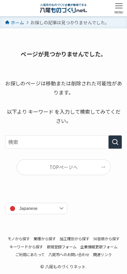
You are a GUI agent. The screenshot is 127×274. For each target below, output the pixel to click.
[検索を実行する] (115, 142)
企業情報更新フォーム (99, 246)
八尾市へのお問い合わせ (68, 254)
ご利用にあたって (30, 254)
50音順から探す (106, 238)
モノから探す (18, 238)
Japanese (28, 208)
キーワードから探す (26, 246)
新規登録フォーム (62, 246)
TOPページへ (63, 167)
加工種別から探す (74, 238)
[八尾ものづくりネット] (63, 8)
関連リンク (102, 254)
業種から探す (45, 238)
